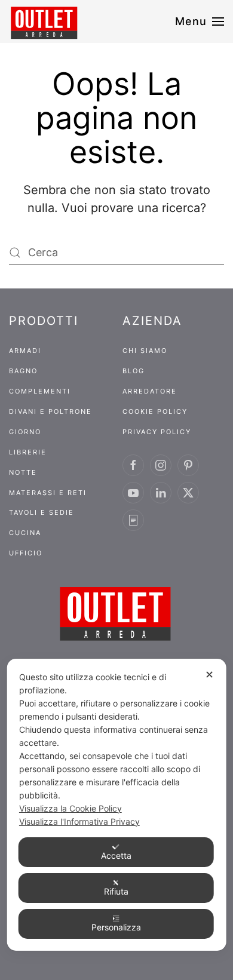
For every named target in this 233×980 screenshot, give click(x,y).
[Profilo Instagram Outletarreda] (160, 465)
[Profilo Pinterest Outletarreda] (188, 465)
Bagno (23, 371)
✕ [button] (209, 674)
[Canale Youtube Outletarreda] (133, 492)
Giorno (25, 432)
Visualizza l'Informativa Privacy (79, 821)
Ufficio (25, 553)
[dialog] (116, 805)
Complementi (39, 391)
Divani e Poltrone (50, 411)
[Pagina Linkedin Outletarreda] (160, 492)
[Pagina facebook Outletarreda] (133, 465)
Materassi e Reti (48, 493)
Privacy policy (156, 432)
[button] (200, 21)
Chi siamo (144, 350)
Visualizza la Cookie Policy (70, 808)
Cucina (25, 533)
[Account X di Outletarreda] (188, 492)
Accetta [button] (116, 855)
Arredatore (149, 391)
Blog (133, 371)
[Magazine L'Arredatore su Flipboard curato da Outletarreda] (133, 520)
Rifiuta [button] (116, 891)
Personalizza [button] (116, 927)
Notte (23, 472)
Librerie (28, 452)
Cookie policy (155, 411)
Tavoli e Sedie (41, 512)
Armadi (25, 350)
